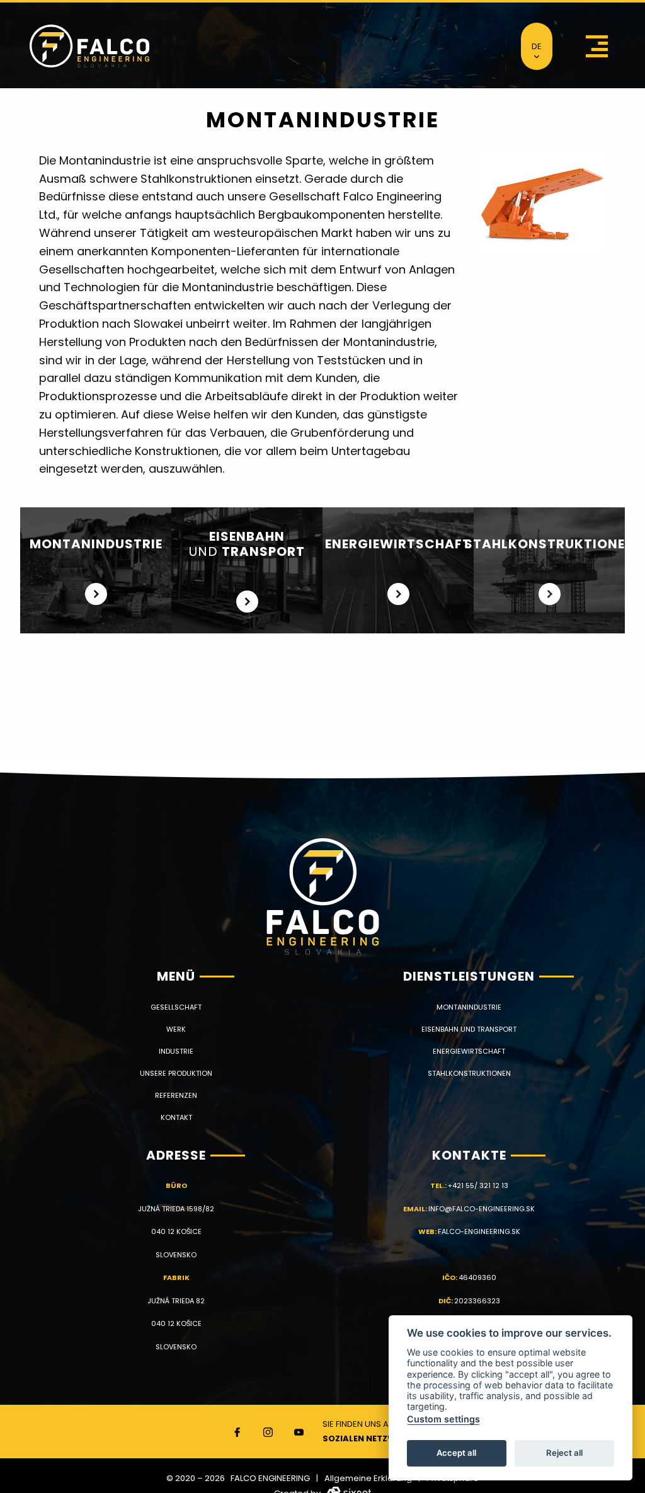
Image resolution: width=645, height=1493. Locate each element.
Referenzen (176, 1095)
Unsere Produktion (176, 1073)
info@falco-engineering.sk (481, 1209)
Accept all (456, 1453)
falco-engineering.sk (479, 1231)
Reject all (564, 1453)
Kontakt (176, 1117)
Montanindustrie (469, 1007)
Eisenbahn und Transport (469, 1029)
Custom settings (443, 1419)
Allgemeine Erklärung (368, 1478)
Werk (176, 1029)
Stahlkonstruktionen (469, 1073)
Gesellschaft (176, 1007)
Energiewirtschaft (469, 1051)
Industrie (176, 1051)
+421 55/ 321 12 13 (478, 1185)
